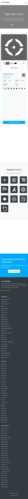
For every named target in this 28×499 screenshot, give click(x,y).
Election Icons (4, 310)
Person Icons (4, 393)
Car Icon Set (4, 464)
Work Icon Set (4, 439)
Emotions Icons (4, 312)
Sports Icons (4, 350)
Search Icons (4, 386)
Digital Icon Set (4, 444)
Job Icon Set (4, 433)
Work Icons (3, 406)
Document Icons (4, 388)
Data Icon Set (4, 482)
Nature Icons (4, 330)
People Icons (4, 337)
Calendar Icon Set (5, 480)
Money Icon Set (4, 460)
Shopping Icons (4, 346)
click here (21, 58)
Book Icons (3, 375)
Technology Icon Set (5, 462)
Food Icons (3, 315)
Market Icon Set (4, 466)
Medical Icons (4, 324)
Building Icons (4, 417)
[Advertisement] (14, 105)
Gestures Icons (4, 319)
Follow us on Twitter (5, 290)
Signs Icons (3, 348)
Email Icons (3, 390)
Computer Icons (4, 395)
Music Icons (3, 422)
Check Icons (3, 381)
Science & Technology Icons (7, 341)
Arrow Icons (3, 368)
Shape (5, 88)
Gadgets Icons (4, 317)
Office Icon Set (4, 442)
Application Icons (5, 299)
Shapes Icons (4, 344)
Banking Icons (4, 301)
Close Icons (3, 415)
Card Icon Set (4, 477)
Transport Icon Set (5, 471)
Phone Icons (4, 366)
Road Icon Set (4, 473)
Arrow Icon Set (4, 451)
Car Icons (3, 399)
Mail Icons (3, 404)
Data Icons (3, 306)
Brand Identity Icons (5, 303)
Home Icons (3, 377)
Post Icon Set (4, 430)
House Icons (4, 408)
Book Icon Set (4, 475)
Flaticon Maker (14, 495)
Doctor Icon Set (4, 457)
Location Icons (4, 402)
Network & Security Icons (6, 333)
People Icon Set (4, 428)
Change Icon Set (4, 468)
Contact (10, 493)
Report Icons (4, 410)
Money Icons (4, 370)
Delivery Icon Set (5, 455)
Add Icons (3, 413)
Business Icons (4, 419)
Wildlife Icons (4, 357)
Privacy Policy (16, 493)
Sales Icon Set (4, 435)
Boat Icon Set (4, 484)
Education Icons (4, 308)
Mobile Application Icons (6, 328)
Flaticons (5, 2)
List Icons (3, 379)
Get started (14, 271)
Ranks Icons (3, 339)
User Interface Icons (5, 355)
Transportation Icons (5, 353)
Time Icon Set (4, 448)
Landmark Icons (4, 321)
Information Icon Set (5, 437)
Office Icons (3, 335)
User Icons (3, 373)
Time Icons (3, 397)
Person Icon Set (4, 486)
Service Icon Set (4, 446)
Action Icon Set (4, 453)
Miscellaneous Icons (5, 326)
